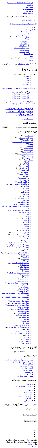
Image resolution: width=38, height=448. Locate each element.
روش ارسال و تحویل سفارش (22, 362)
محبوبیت (26, 84)
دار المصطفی (24, 178)
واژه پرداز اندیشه (23, 325)
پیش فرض (25, 76)
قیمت (27, 80)
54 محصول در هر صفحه (20, 98)
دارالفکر (26, 257)
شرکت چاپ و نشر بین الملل (19, 273)
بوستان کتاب (24, 331)
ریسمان (26, 188)
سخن (27, 335)
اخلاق (31, 144)
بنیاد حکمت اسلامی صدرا (20, 242)
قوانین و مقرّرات (27, 368)
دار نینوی (26, 180)
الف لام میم (24, 228)
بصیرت (26, 240)
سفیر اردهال (24, 267)
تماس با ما (29, 7)
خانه (27, 64)
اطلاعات (26, 164)
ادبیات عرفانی (28, 152)
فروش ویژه (29, 158)
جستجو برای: (32, 127)
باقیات (26, 238)
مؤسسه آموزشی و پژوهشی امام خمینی (15, 293)
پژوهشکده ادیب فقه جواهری (19, 244)
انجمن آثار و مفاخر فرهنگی (19, 234)
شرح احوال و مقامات (25, 154)
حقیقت (26, 172)
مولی (27, 329)
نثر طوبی (25, 321)
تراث (27, 249)
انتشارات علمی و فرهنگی (20, 232)
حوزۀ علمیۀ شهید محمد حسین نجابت (16, 253)
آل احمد (26, 220)
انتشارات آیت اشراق (26, 138)
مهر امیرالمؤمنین (23, 313)
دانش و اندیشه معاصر (21, 333)
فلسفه (30, 146)
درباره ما (30, 5)
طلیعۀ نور (25, 275)
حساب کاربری (28, 9)
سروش (26, 337)
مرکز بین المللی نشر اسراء (19, 303)
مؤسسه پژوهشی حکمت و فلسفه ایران (15, 297)
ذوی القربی (25, 259)
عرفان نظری (28, 148)
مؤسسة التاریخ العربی (21, 204)
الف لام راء (25, 166)
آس (27, 162)
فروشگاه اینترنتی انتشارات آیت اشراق (20, 3)
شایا (27, 194)
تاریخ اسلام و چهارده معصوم (23, 142)
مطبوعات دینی (23, 307)
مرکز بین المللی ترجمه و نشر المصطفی (15, 206)
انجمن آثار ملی (24, 168)
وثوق (27, 216)
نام (28, 78)
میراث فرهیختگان (22, 315)
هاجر (27, 214)
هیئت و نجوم (28, 156)
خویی (27, 176)
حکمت (26, 251)
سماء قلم (25, 192)
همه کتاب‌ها (29, 136)
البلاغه (26, 226)
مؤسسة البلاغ (24, 202)
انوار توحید (25, 236)
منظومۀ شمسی (23, 311)
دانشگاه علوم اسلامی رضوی (19, 184)
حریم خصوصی (28, 370)
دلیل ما (26, 186)
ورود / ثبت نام (28, 13)
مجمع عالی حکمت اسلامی (19, 301)
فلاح (27, 285)
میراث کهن (25, 317)
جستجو (5, 127)
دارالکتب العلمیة (23, 182)
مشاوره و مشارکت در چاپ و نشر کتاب (19, 360)
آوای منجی (25, 222)
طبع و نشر (25, 343)
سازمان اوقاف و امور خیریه (19, 263)
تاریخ (27, 82)
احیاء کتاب (25, 224)
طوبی (27, 277)
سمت (27, 271)
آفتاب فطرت (24, 218)
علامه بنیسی (24, 279)
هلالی (30, 444)
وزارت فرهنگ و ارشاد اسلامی (18, 327)
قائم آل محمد (24, 291)
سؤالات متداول (27, 364)
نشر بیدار (25, 323)
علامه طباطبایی (23, 198)
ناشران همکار (28, 160)
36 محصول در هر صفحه (20, 96)
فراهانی (26, 200)
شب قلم (26, 196)
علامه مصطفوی (23, 281)
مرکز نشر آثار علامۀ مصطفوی (18, 305)
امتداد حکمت (24, 230)
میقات (26, 319)
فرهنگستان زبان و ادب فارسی (18, 283)
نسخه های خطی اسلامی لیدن (18, 210)
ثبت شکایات (28, 372)
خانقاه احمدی (24, 174)
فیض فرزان (24, 287)
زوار (27, 261)
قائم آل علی (24, 289)
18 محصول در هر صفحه (20, 94)
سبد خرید (29, 11)
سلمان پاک (25, 269)
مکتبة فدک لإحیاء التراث (20, 309)
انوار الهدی (25, 170)
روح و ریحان (24, 341)
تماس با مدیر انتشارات (25, 376)
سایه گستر (25, 265)
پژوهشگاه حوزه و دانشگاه (20, 247)
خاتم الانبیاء (25, 255)
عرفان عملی (28, 150)
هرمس (26, 339)
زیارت (26, 190)
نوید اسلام (25, 212)
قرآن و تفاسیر (28, 140)
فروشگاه (21, 64)
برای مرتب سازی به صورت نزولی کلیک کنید (17, 88)
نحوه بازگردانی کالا (26, 366)
